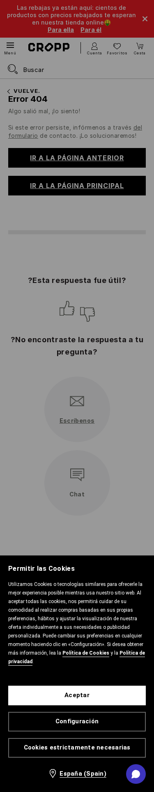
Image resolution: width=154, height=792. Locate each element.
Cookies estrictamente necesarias (77, 747)
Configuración (77, 721)
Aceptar (77, 695)
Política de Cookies (85, 653)
